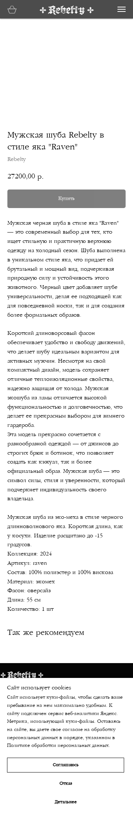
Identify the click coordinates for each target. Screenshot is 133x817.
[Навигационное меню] (121, 9)
